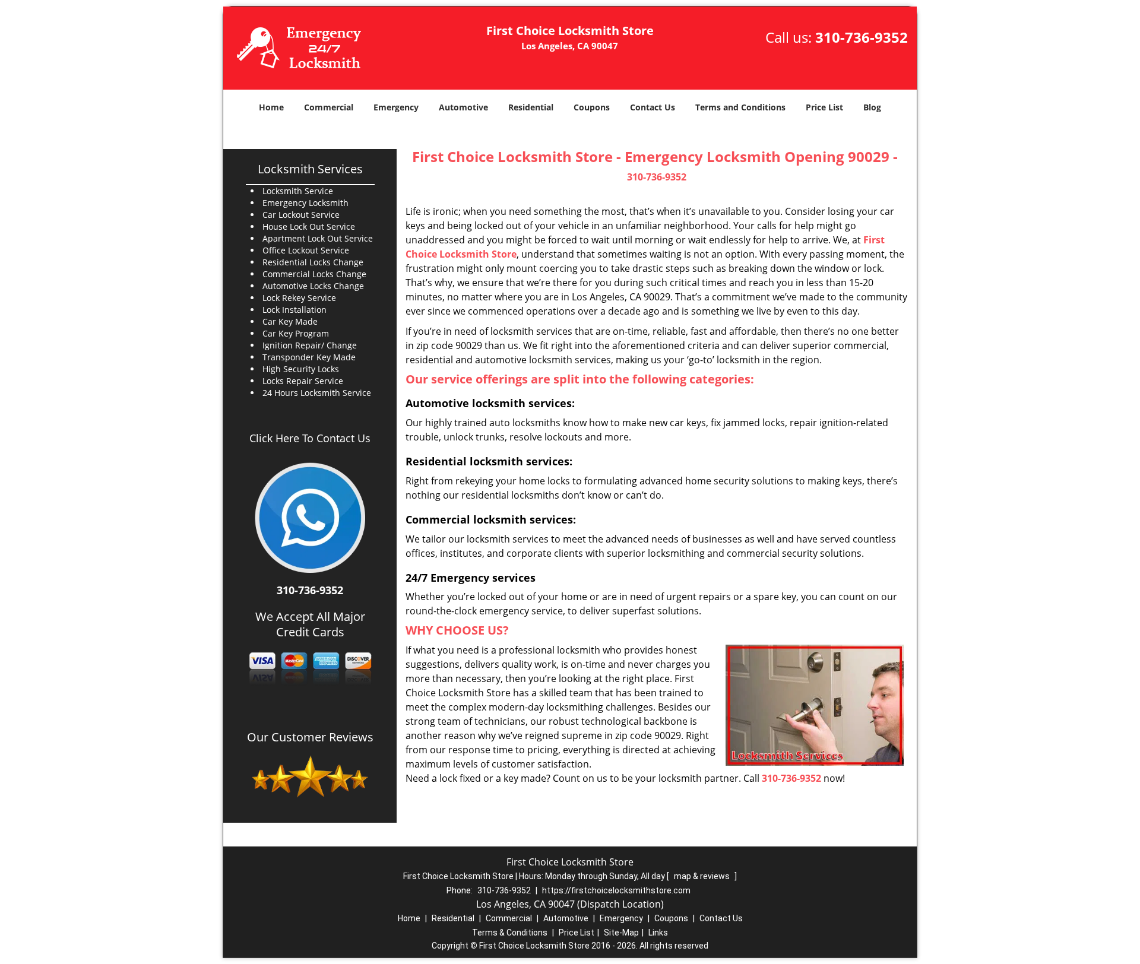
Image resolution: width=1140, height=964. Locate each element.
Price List (824, 107)
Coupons (592, 107)
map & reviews (703, 876)
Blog (872, 107)
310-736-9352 (861, 37)
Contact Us (652, 107)
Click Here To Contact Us (309, 438)
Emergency (396, 107)
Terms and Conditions (740, 107)
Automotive (463, 107)
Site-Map (621, 932)
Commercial (328, 107)
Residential (530, 107)
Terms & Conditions (509, 932)
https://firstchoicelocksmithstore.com (616, 890)
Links (658, 932)
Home (271, 107)
